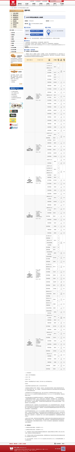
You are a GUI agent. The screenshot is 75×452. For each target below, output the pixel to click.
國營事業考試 (15, 15)
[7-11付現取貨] (17, 111)
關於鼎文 (11, 443)
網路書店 (20, 3)
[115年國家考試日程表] (17, 106)
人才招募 (20, 443)
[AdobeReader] (17, 125)
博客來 (63, 443)
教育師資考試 (15, 22)
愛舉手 (55, 3)
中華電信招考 (31, 20)
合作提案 (24, 443)
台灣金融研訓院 (14, 96)
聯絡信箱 (15, 443)
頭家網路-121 (14, 99)
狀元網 (26, 3)
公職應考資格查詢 (15, 91)
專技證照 (15, 21)
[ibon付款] (17, 116)
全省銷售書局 (58, 443)
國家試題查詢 (14, 94)
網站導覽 (32, 1)
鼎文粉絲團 (45, 1)
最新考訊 (15, 7)
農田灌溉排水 (14, 80)
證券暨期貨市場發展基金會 (16, 97)
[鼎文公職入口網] (13, 3)
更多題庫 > (21, 83)
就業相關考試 (15, 17)
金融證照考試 (15, 19)
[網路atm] (17, 120)
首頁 (12, 7)
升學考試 (15, 26)
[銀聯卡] (17, 128)
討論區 (48, 3)
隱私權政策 (38, 1)
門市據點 (62, 3)
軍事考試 (15, 24)
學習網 (40, 3)
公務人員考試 (15, 13)
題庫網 (33, 3)
